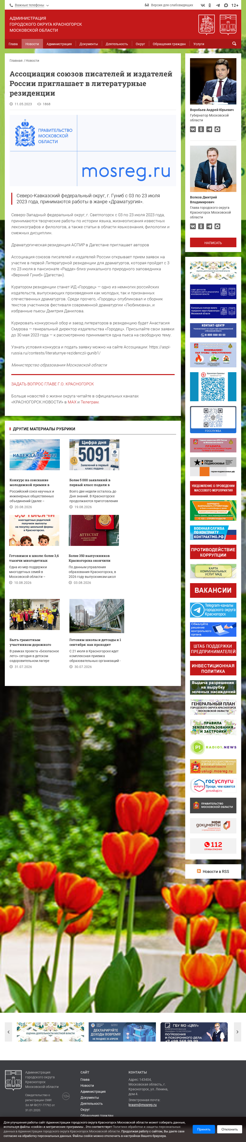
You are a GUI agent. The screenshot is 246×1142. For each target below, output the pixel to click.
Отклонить (229, 1129)
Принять (203, 1129)
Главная (16, 60)
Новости (32, 60)
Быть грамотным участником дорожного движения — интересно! (30, 642)
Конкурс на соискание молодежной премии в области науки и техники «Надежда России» (32, 483)
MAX (72, 402)
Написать (213, 243)
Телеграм (89, 402)
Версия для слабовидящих (172, 5)
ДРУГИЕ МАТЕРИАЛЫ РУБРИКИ (44, 428)
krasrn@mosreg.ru (143, 1105)
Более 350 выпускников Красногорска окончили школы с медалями (90, 558)
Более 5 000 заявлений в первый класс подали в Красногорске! (90, 483)
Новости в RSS (216, 871)
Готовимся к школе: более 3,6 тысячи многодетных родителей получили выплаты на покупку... (34, 558)
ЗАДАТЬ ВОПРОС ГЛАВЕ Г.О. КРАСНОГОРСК (52, 384)
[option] (50, 1032)
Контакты (138, 1072)
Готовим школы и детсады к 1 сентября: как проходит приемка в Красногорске (95, 642)
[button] (8, 1032)
